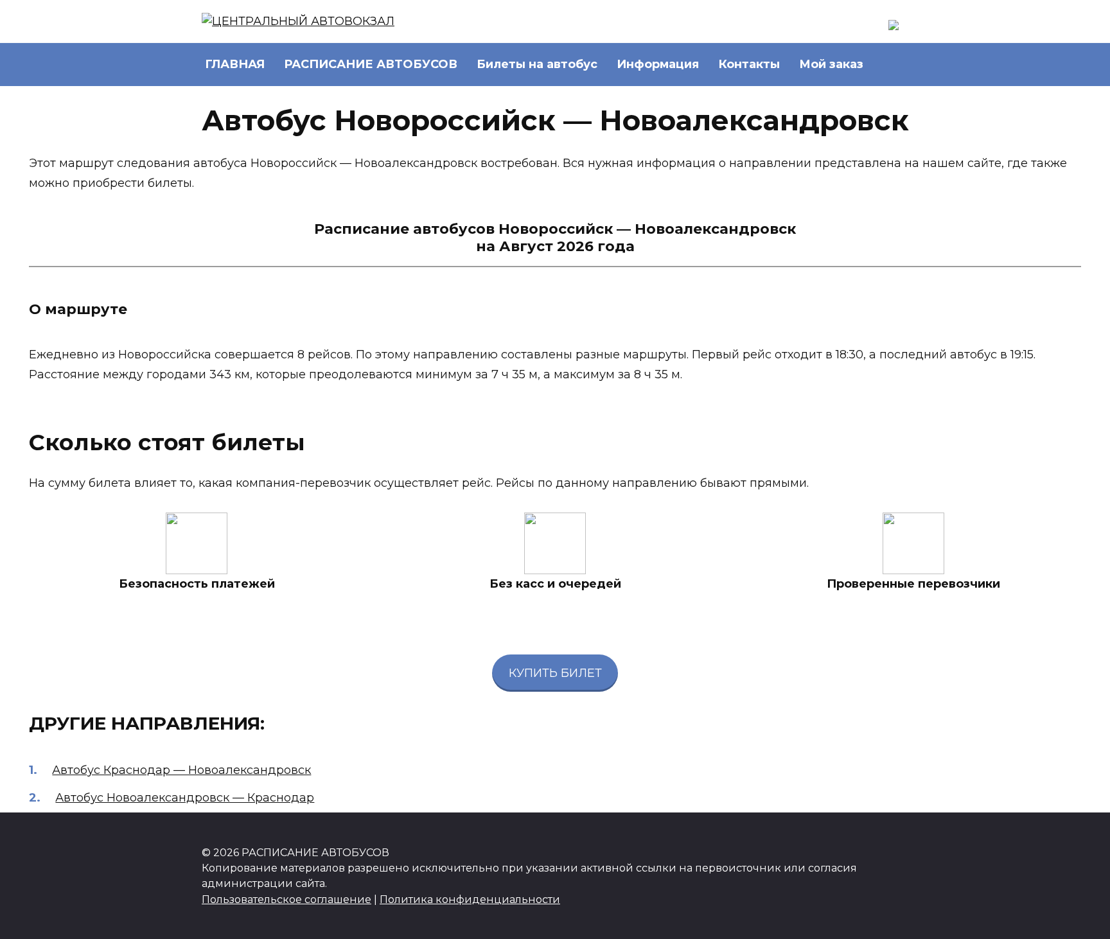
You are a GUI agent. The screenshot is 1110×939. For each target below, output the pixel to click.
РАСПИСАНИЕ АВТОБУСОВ (370, 64)
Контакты (749, 64)
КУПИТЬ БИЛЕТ (555, 673)
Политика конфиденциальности (470, 899)
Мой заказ (831, 64)
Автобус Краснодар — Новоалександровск (181, 770)
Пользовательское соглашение (286, 899)
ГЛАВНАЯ (235, 64)
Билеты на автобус (537, 64)
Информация (658, 64)
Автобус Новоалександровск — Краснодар (184, 798)
